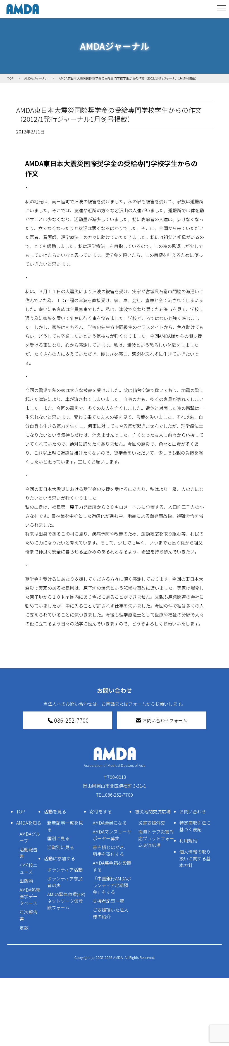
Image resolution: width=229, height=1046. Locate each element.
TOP (20, 811)
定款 (24, 927)
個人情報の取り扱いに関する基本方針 (195, 858)
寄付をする (100, 811)
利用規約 (188, 840)
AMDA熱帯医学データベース (30, 896)
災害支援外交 (151, 822)
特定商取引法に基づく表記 (195, 826)
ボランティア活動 (65, 869)
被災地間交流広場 (153, 811)
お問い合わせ (192, 811)
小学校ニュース (28, 868)
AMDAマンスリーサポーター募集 (112, 835)
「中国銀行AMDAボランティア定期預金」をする (112, 885)
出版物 (26, 880)
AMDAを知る (28, 822)
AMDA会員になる (110, 822)
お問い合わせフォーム (164, 720)
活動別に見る (60, 847)
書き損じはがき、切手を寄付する (110, 850)
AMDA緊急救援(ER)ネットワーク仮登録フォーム (66, 901)
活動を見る (55, 811)
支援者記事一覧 (108, 900)
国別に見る (58, 838)
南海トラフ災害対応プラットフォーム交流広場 (156, 838)
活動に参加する (59, 858)
